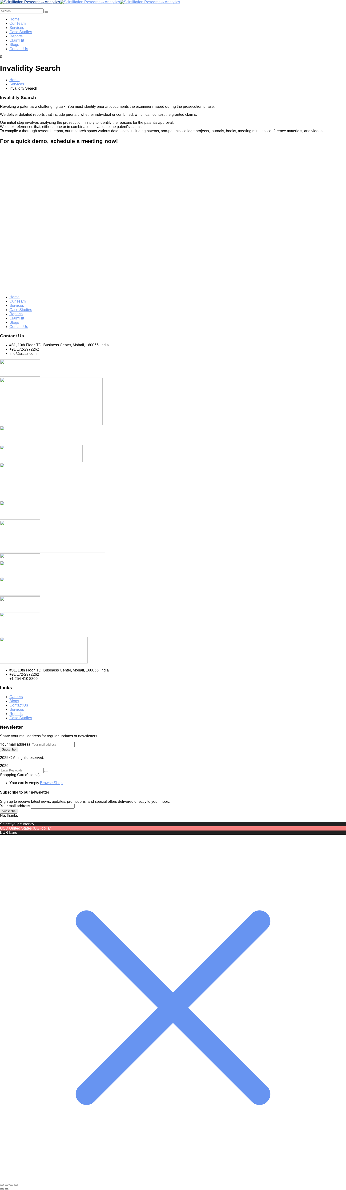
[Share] (11, 1185)
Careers (16, 697)
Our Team (17, 301)
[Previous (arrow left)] (2, 1189)
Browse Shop (51, 783)
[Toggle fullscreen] (6, 1185)
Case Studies (20, 310)
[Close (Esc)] (16, 1185)
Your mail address (15, 744)
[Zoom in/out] (2, 1185)
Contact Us (18, 327)
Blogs (14, 322)
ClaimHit (16, 318)
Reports (16, 314)
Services (16, 84)
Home (14, 80)
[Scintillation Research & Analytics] (30, 2)
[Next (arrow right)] (6, 1189)
